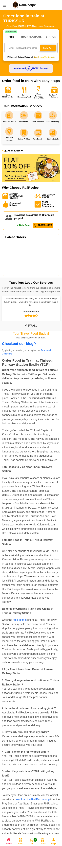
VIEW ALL (31, 325)
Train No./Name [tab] (31, 36)
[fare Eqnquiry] (38, 115)
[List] (4, 4)
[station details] (52, 115)
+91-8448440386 (44, 225)
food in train (20, 619)
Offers (43, 843)
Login (53, 843)
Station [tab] (51, 36)
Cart (33, 842)
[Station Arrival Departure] (23, 115)
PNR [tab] (11, 36)
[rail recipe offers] (31, 167)
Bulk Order (24, 225)
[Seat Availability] (9, 115)
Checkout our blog (17, 344)
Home (9, 843)
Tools (20, 843)
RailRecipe (27, 5)
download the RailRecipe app (32, 799)
